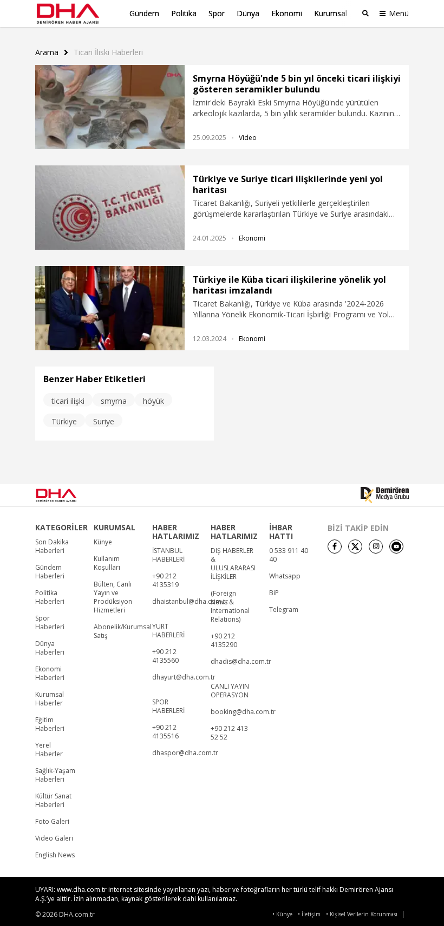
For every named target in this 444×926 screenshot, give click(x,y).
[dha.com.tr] (71, 495)
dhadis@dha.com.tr (241, 661)
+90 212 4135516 (165, 732)
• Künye (282, 914)
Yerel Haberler (49, 749)
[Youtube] (396, 546)
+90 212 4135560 (165, 656)
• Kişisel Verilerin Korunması (361, 914)
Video (248, 137)
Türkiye (64, 421)
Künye (103, 542)
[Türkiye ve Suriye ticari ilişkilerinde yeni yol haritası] (110, 207)
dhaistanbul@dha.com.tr (190, 601)
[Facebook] (335, 546)
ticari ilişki (67, 401)
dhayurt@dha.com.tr (184, 677)
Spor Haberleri (49, 622)
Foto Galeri (52, 821)
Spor (216, 13)
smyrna (114, 401)
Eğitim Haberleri (49, 724)
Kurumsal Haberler (49, 699)
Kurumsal (330, 13)
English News (55, 855)
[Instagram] (376, 546)
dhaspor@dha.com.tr (185, 753)
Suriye (103, 421)
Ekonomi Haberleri (49, 673)
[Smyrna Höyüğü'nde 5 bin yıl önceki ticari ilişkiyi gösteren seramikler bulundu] (110, 107)
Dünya (248, 13)
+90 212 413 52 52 (229, 733)
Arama (46, 52)
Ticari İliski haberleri (108, 52)
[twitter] (355, 546)
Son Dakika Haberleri (52, 546)
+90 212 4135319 (165, 580)
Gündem (144, 13)
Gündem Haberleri (49, 572)
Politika (184, 13)
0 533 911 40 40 (288, 555)
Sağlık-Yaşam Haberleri (55, 775)
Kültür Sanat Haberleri (53, 800)
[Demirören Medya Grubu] (385, 495)
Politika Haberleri (49, 597)
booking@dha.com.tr (243, 712)
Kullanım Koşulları (107, 563)
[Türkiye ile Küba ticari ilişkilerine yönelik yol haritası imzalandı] (110, 308)
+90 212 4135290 (224, 640)
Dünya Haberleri (49, 648)
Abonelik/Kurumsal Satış (123, 631)
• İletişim (309, 914)
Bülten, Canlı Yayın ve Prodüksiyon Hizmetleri (113, 597)
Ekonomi (286, 13)
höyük (153, 401)
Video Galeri (54, 838)
